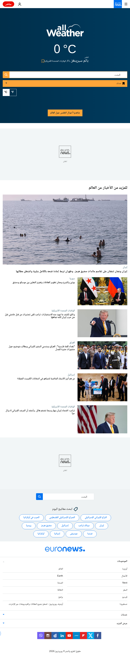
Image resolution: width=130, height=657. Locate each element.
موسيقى (74, 534)
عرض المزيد (122, 624)
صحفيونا (123, 604)
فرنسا (89, 534)
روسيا (28, 526)
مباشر (8, 4)
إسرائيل (71, 374)
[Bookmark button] (42, 61)
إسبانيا (57, 534)
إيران (125, 267)
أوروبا (124, 569)
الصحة (60, 583)
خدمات (124, 615)
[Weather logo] (65, 32)
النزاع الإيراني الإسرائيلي (96, 518)
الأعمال (124, 576)
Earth (60, 576)
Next (124, 583)
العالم (61, 569)
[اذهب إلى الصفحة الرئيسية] (118, 4)
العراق (72, 342)
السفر (125, 590)
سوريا (72, 278)
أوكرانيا (41, 534)
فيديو (124, 597)
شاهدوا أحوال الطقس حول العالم (65, 113)
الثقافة (60, 590)
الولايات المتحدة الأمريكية (63, 310)
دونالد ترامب (84, 526)
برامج (60, 597)
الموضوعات (122, 561)
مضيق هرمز (46, 526)
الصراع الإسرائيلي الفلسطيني (62, 518)
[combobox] (65, 74)
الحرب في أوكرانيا (31, 518)
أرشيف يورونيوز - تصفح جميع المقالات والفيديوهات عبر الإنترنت (36, 604)
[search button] (6, 74)
